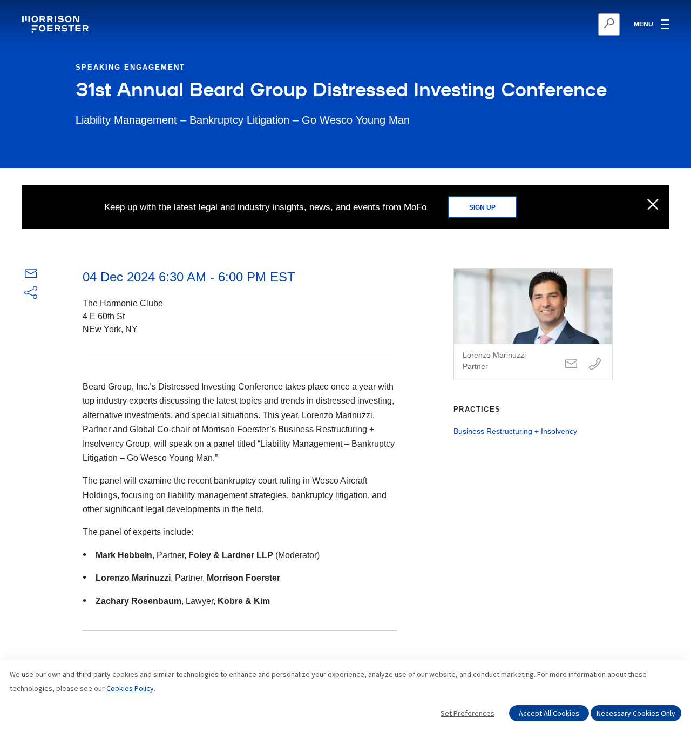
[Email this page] (30, 275)
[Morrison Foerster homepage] (57, 24)
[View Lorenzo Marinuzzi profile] (533, 324)
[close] (653, 205)
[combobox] (556, 24)
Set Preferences (467, 713)
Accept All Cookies (549, 713)
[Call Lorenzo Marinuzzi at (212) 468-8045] (594, 364)
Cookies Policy (130, 688)
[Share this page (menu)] (30, 293)
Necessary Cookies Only (636, 713)
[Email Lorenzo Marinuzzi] (571, 364)
